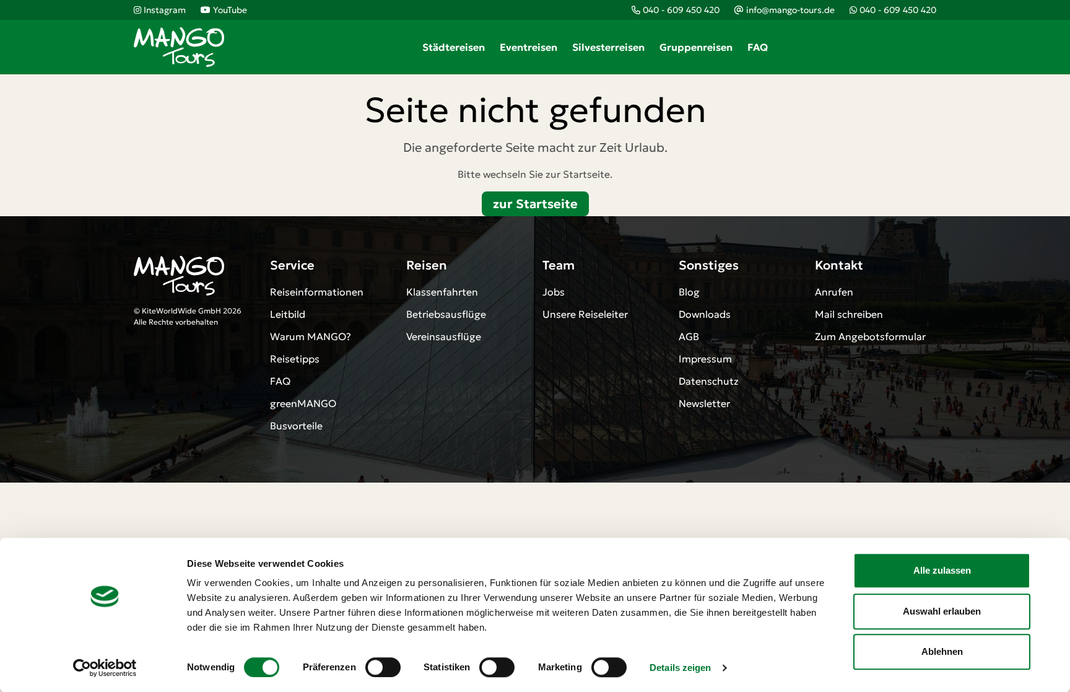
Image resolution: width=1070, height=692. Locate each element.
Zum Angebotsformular (870, 336)
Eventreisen (528, 47)
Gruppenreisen (696, 47)
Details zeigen (680, 667)
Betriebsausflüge (446, 314)
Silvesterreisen (608, 47)
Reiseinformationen (316, 292)
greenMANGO (303, 403)
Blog (689, 292)
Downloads (705, 314)
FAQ (757, 47)
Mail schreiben (849, 314)
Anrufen (834, 292)
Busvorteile (296, 425)
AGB (689, 336)
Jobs (553, 292)
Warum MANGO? (310, 336)
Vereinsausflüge (443, 336)
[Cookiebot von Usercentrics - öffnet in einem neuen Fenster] (105, 668)
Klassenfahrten (442, 292)
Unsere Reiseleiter (585, 314)
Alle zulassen (942, 570)
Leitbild (287, 314)
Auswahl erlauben (942, 611)
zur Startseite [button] (535, 204)
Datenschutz (709, 381)
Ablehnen (942, 651)
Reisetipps (295, 359)
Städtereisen (453, 47)
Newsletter (704, 403)
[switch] (383, 667)
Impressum (705, 359)
